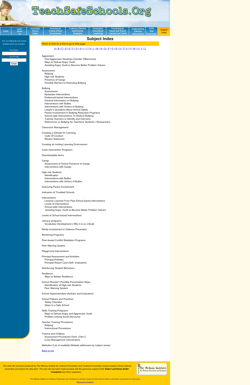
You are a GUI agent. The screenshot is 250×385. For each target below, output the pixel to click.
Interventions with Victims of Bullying (64, 106)
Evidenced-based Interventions (61, 97)
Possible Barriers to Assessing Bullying (65, 82)
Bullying (49, 73)
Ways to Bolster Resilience (59, 276)
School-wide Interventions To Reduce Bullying (69, 115)
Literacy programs (51, 220)
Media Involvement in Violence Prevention (64, 229)
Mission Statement (54, 139)
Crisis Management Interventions (62, 339)
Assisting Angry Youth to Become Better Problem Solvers (75, 65)
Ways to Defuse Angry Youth (60, 62)
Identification (51, 175)
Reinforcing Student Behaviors (58, 268)
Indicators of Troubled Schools (58, 192)
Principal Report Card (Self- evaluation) (66, 262)
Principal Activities (54, 259)
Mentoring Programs (53, 234)
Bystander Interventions (57, 94)
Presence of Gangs (55, 79)
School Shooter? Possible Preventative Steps (66, 282)
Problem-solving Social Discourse (62, 316)
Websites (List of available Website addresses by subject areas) (76, 345)
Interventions (49, 197)
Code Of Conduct (54, 135)
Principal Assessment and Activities (60, 256)
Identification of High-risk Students (63, 285)
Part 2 (82, 336)
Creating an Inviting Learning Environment (64, 144)
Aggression (48, 56)
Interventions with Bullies (58, 103)
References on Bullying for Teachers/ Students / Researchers (77, 122)
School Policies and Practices (57, 299)
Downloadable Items (53, 155)
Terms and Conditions (85, 382)
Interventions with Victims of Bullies (63, 181)
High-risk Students (54, 76)
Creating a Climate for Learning (59, 132)
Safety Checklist (53, 302)
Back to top (48, 350)
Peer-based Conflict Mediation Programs (64, 240)
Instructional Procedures (58, 328)
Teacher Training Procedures (57, 322)
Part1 (74, 336)
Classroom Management (55, 127)
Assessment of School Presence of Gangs (67, 163)
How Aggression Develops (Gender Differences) (70, 59)
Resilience (47, 273)
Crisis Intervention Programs (57, 149)
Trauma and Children (53, 333)
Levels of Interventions (57, 203)
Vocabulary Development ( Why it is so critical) (69, 224)
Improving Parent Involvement (58, 186)
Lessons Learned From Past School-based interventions (75, 200)
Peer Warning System (53, 245)
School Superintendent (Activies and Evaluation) (68, 293)
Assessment (48, 70)
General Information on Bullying (62, 100)
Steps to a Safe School (57, 305)
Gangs (45, 160)
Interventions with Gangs (58, 166)
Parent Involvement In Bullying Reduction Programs (72, 112)
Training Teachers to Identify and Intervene (68, 118)
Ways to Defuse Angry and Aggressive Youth (68, 313)
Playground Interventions (55, 251)
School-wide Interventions (58, 207)
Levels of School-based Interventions (62, 215)
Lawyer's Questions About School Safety (66, 109)
